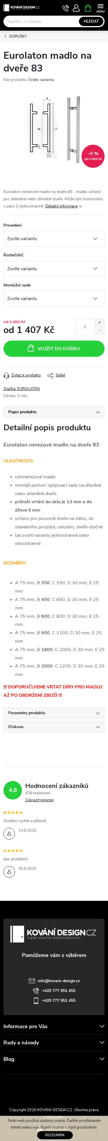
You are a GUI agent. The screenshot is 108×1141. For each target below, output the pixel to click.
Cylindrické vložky (70, 1087)
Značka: (21, 389)
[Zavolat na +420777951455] (65, 8)
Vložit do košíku (58, 349)
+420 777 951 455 (58, 990)
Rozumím (55, 1135)
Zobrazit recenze (39, 800)
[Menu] (100, 7)
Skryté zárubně (35, 1087)
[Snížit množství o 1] (99, 331)
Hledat (91, 21)
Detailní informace (61, 206)
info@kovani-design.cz (59, 981)
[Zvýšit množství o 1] (99, 323)
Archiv (10, 1070)
